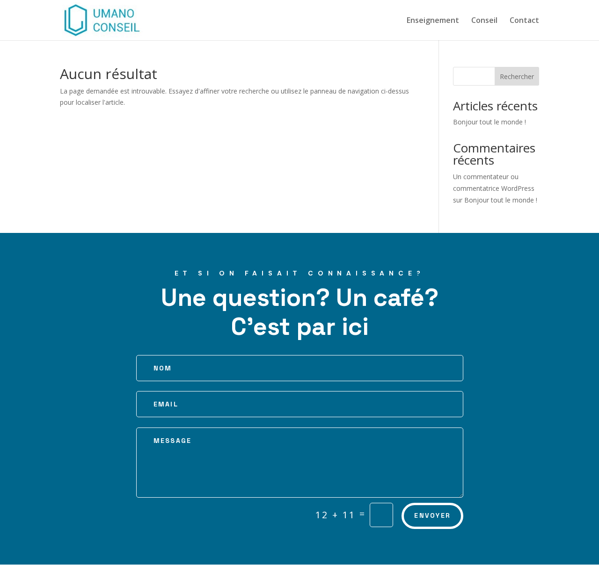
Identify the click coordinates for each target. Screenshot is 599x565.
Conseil (484, 21)
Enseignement (433, 21)
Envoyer (432, 515)
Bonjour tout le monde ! (489, 121)
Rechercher (517, 76)
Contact (524, 21)
